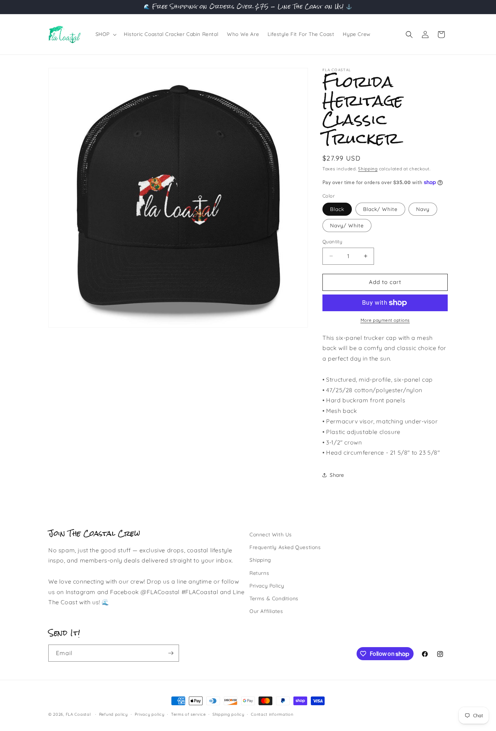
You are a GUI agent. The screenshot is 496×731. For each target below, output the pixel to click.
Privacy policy (149, 714)
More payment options (385, 320)
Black (337, 209)
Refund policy (113, 714)
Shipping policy (228, 714)
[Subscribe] (171, 653)
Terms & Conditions (273, 598)
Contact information (272, 714)
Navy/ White (347, 225)
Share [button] (337, 475)
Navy (423, 209)
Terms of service (188, 714)
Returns (259, 573)
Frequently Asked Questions (285, 547)
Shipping (368, 168)
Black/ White (380, 209)
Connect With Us (270, 534)
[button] (105, 34)
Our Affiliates (266, 611)
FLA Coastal (78, 714)
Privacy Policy (266, 585)
